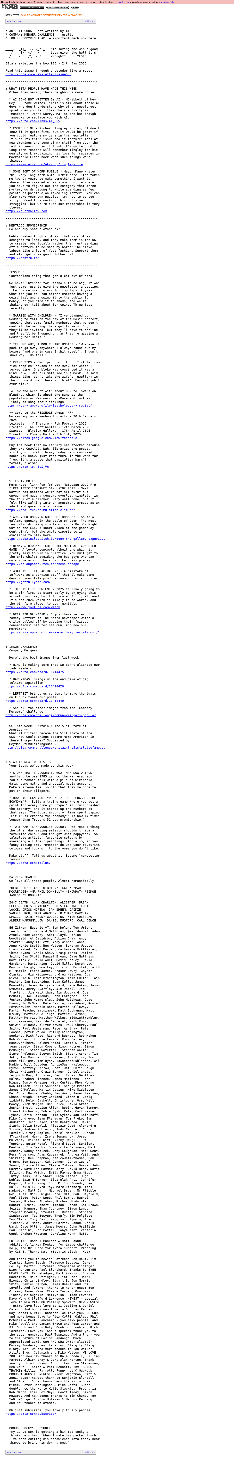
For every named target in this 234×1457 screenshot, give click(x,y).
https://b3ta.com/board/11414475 (34, 672)
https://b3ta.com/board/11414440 (34, 701)
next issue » (89, 21)
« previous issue (14, 21)
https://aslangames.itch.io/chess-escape (42, 564)
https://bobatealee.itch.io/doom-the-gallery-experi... (55, 538)
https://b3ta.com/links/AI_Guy (32, 121)
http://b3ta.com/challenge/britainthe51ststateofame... (55, 747)
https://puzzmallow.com (26, 211)
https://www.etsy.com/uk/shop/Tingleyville (44, 164)
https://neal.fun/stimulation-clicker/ (40, 510)
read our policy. (168, 2)
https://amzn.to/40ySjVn (27, 466)
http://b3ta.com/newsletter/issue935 (38, 74)
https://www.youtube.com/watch (32, 607)
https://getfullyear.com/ (28, 582)
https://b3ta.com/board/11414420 (34, 686)
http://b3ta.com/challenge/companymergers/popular (50, 715)
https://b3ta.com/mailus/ (28, 863)
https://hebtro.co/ (22, 258)
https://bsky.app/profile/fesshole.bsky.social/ (48, 405)
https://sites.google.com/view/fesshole (41, 438)
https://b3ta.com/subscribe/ (30, 1414)
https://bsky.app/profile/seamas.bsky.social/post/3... (55, 632)
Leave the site (122, 2)
